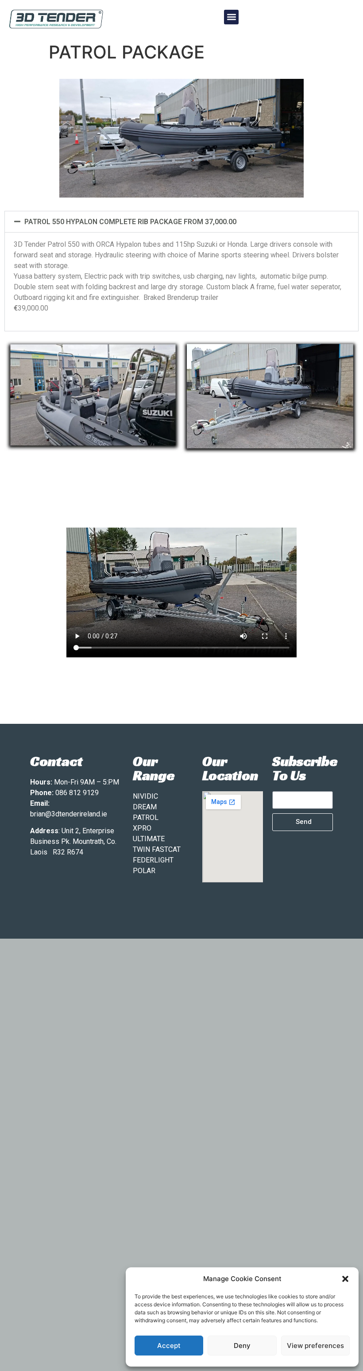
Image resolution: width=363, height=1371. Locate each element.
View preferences (315, 1345)
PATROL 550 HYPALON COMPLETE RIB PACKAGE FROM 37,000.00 (130, 221)
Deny (242, 1345)
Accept (169, 1345)
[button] (345, 1278)
